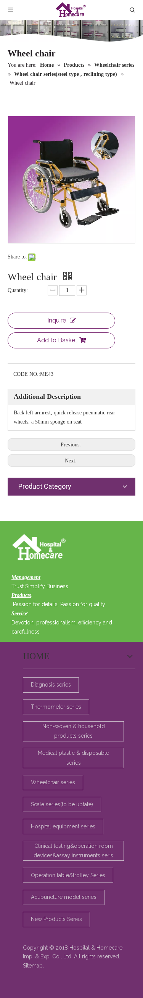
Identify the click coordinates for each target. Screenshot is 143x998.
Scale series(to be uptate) (62, 804)
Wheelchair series (53, 782)
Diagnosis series (51, 685)
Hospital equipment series (63, 826)
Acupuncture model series (63, 897)
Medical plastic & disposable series (73, 757)
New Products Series (56, 919)
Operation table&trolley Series (68, 875)
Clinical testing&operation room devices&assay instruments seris (73, 850)
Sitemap (33, 966)
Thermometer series (56, 707)
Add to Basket (57, 340)
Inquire (56, 320)
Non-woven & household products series (73, 731)
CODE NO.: (26, 374)
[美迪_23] (41, 548)
